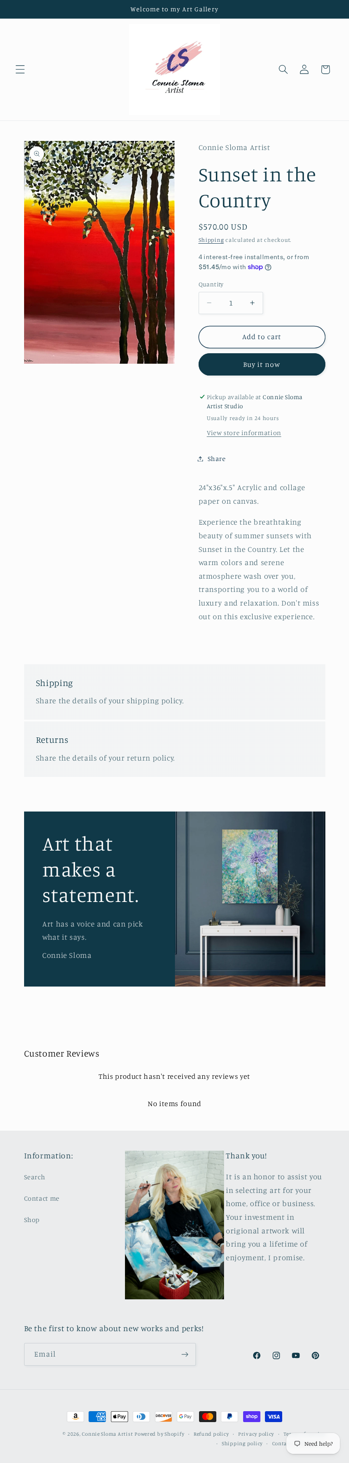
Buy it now (262, 364)
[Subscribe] (184, 1354)
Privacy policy (256, 1434)
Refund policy (211, 1434)
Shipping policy (242, 1443)
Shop (32, 1219)
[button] (20, 69)
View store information (244, 432)
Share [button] (217, 458)
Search (34, 1177)
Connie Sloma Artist (107, 1434)
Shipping (211, 239)
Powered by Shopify (159, 1434)
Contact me (42, 1198)
